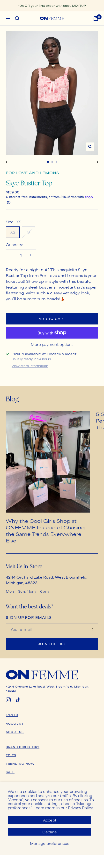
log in (12, 715)
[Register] (92, 629)
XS (12, 231)
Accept (49, 819)
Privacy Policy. (81, 807)
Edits (11, 755)
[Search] (17, 18)
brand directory (22, 747)
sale (10, 772)
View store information (30, 366)
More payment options (52, 344)
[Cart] (95, 18)
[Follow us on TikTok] (17, 699)
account (15, 723)
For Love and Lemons (32, 172)
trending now (20, 763)
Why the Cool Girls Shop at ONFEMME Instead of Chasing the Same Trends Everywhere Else (45, 530)
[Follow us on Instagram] (8, 699)
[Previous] (6, 162)
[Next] (97, 162)
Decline (49, 831)
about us (15, 732)
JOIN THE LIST (52, 644)
